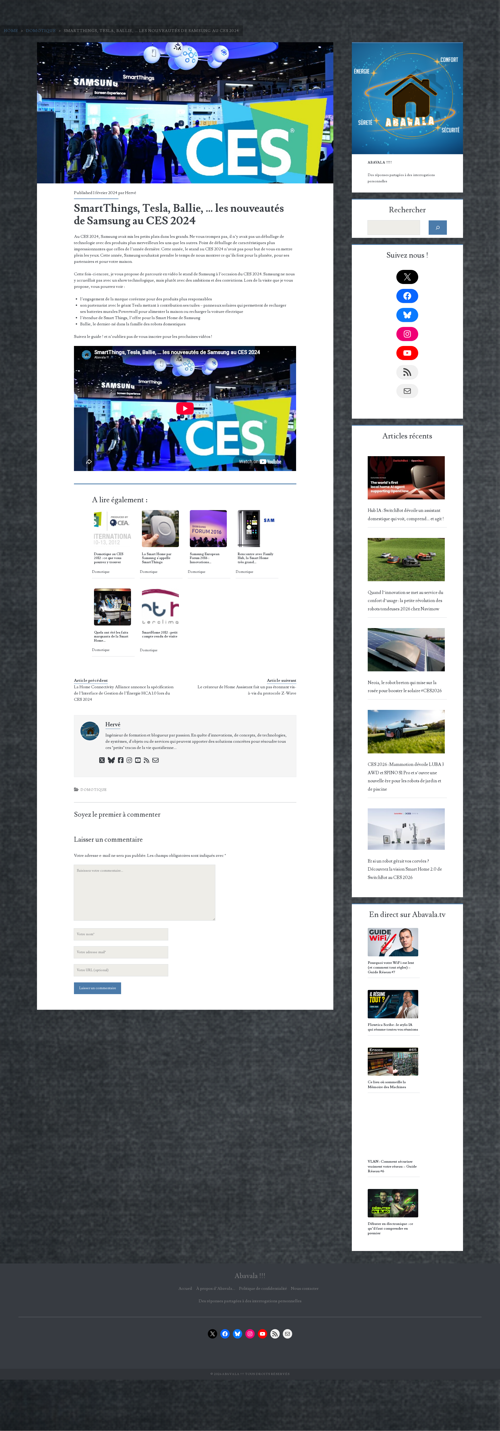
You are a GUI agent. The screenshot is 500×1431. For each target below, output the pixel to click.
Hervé (130, 192)
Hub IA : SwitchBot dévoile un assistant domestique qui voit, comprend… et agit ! (406, 515)
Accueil (185, 1288)
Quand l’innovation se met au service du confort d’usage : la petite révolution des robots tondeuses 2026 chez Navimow (405, 601)
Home (11, 30)
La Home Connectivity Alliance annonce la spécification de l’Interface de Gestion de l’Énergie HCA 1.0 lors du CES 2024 (123, 693)
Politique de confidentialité (263, 1288)
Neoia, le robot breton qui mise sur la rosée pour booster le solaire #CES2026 (405, 687)
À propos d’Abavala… (215, 1288)
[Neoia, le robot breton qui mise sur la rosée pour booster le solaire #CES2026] (406, 651)
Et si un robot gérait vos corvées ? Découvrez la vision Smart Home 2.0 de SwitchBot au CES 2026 (405, 869)
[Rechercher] (438, 227)
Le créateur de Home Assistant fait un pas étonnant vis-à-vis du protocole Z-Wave (247, 690)
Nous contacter (304, 1288)
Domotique (41, 30)
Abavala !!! (250, 1276)
